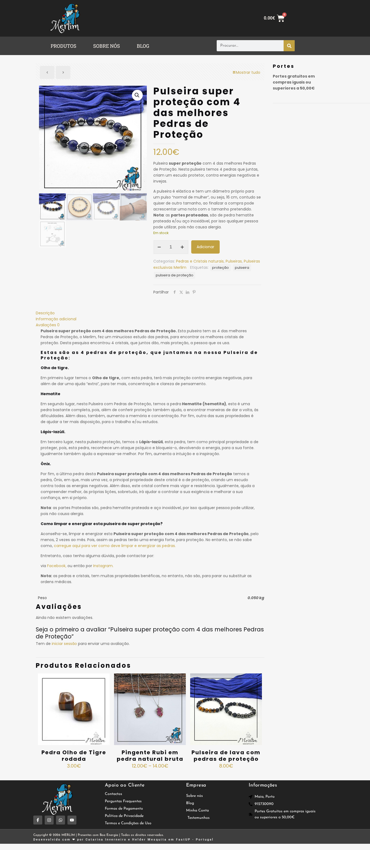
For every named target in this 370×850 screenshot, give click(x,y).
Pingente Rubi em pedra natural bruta (150, 756)
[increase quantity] (182, 247)
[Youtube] (71, 820)
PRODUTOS (63, 46)
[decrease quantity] (159, 247)
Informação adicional (56, 319)
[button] (65, 45)
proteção (220, 267)
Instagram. (103, 565)
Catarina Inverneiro (106, 839)
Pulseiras (234, 261)
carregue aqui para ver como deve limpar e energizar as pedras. (114, 545)
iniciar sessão (64, 643)
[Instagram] (49, 820)
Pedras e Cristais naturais (200, 261)
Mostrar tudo (248, 72)
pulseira (242, 267)
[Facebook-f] (37, 820)
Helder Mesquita (149, 839)
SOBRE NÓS (106, 46)
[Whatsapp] (60, 820)
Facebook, (56, 565)
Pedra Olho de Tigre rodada (73, 756)
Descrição (45, 313)
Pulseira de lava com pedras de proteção (226, 756)
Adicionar (205, 247)
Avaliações (48, 325)
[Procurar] (289, 45)
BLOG (143, 46)
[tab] (150, 313)
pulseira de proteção (174, 275)
